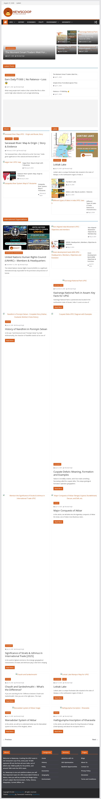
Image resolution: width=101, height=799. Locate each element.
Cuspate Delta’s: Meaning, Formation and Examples (73, 473)
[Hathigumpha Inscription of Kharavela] (74, 708)
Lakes (64, 160)
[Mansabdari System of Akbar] (26, 708)
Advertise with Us (67, 758)
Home (44, 758)
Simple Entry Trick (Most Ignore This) (28, 52)
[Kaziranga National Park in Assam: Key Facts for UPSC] (74, 280)
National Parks (58, 285)
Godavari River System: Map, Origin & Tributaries (29, 175)
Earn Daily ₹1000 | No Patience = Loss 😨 (25, 81)
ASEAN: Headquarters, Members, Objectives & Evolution (81, 243)
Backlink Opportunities (69, 767)
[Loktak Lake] (74, 145)
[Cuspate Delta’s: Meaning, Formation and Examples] (74, 387)
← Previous (7, 739)
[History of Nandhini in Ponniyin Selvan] (26, 316)
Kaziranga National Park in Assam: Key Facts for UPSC (86, 37)
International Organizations (14, 252)
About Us (84, 762)
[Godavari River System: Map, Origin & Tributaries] (9, 176)
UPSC (11, 22)
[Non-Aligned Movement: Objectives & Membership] (68, 232)
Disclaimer (84, 775)
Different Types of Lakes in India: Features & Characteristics (91, 205)
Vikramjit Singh (23, 56)
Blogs (83, 758)
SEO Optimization (67, 762)
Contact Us (85, 767)
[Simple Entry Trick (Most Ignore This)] (32, 32)
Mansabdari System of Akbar (20, 720)
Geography (66, 22)
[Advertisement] (50, 113)
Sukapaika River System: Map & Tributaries (42, 187)
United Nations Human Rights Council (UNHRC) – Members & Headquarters (25, 258)
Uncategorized (13, 48)
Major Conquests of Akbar (67, 510)
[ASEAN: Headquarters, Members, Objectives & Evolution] (57, 245)
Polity (41, 22)
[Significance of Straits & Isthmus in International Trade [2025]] (26, 568)
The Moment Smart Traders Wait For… (65, 74)
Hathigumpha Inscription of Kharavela (74, 720)
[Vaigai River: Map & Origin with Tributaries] (12, 165)
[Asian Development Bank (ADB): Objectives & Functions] (68, 260)
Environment (52, 22)
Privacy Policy (86, 771)
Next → (95, 739)
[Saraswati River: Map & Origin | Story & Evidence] (26, 134)
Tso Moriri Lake (71, 182)
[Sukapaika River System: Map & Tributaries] (19, 190)
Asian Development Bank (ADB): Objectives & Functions (92, 257)
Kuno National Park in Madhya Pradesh (66, 38)
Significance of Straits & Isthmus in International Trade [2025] (24, 654)
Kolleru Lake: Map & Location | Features (79, 192)
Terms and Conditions (88, 779)
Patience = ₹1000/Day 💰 (61, 91)
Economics (31, 22)
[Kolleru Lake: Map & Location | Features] (57, 193)
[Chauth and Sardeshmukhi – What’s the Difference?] (26, 674)
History (21, 22)
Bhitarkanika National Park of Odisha (87, 47)
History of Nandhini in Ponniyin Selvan (26, 329)
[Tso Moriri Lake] (57, 183)
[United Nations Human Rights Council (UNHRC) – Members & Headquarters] (26, 237)
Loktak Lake (59, 164)
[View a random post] (95, 22)
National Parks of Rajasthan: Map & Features (64, 46)
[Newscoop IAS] (5, 22)
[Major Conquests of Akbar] (74, 497)
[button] (14, 22)
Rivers (16, 138)
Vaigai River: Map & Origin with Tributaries (32, 164)
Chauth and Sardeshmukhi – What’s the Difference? (24, 688)
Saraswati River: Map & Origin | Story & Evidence (25, 144)
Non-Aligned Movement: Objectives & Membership (92, 231)
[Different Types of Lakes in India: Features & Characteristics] (68, 207)
